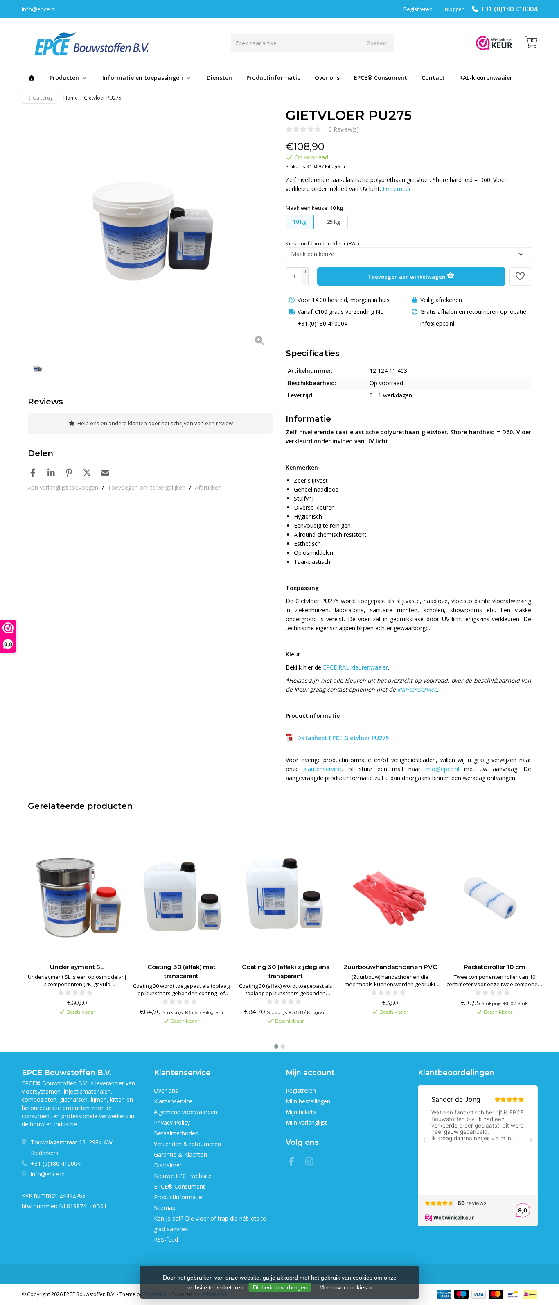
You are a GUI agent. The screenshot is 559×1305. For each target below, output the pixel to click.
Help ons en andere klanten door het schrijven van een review (155, 423)
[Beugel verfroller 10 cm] (494, 896)
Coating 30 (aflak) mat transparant (77, 971)
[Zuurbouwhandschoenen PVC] (286, 896)
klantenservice (417, 689)
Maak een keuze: (314, 207)
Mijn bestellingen (308, 1101)
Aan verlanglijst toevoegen (63, 487)
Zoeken (376, 43)
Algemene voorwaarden (185, 1112)
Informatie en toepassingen (142, 78)
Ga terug (42, 97)
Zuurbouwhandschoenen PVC (286, 967)
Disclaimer (168, 1165)
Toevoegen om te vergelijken (146, 487)
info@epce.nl (442, 769)
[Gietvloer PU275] (150, 230)
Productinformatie (273, 78)
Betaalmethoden (176, 1133)
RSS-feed (166, 1240)
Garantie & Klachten (180, 1154)
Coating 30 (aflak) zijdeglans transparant (181, 971)
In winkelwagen (73, 1034)
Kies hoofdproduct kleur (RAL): (323, 243)
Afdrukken (208, 487)
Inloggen (454, 9)
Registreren (418, 9)
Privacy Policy (172, 1122)
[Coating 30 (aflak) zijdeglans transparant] (181, 896)
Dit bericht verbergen (280, 1287)
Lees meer (397, 189)
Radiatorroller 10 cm (390, 967)
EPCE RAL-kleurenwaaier (355, 667)
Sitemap (165, 1208)
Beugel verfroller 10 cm (494, 967)
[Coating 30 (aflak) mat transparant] (77, 896)
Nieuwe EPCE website (183, 1176)
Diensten (219, 78)
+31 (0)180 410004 (509, 9)
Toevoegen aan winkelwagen (407, 276)
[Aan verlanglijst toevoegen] (520, 276)
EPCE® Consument (380, 78)
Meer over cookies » (345, 1287)
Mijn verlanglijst (306, 1122)
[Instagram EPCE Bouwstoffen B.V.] (312, 1163)
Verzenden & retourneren (187, 1144)
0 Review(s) (344, 129)
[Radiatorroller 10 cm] (390, 896)
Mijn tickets (301, 1112)
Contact (433, 78)
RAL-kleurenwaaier (485, 78)
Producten (64, 78)
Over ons (327, 78)
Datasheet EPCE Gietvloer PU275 (341, 738)
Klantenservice (173, 1101)
